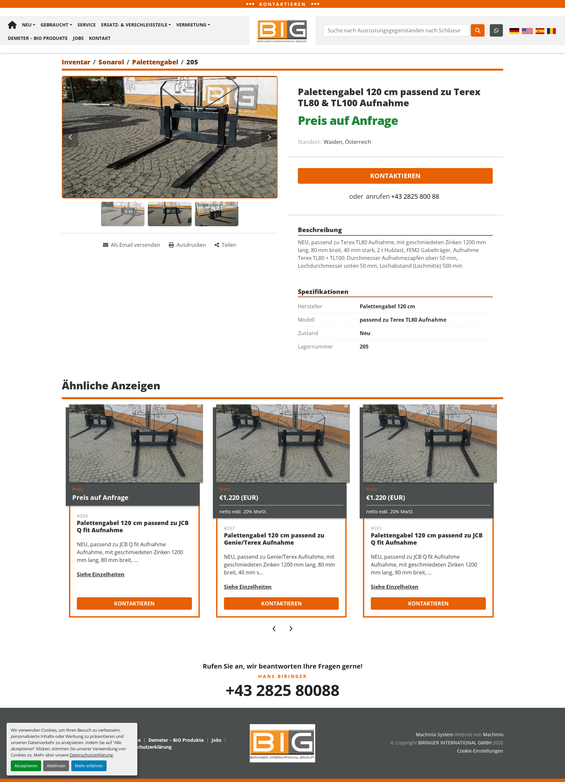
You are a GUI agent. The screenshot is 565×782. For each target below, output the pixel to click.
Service (86, 25)
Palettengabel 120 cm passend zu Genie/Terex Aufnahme (274, 539)
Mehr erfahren (89, 766)
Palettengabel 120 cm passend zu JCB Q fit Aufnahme (133, 526)
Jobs (78, 38)
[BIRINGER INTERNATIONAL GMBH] (282, 743)
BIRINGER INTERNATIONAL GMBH (454, 743)
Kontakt (100, 38)
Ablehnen (56, 766)
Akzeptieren (26, 766)
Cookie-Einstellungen (480, 751)
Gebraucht (54, 25)
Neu (27, 25)
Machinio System (434, 734)
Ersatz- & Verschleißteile (134, 25)
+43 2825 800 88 (415, 196)
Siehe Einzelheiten (101, 574)
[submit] (478, 30)
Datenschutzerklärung (91, 755)
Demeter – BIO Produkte (38, 38)
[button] (28, 25)
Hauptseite (12, 25)
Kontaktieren (395, 175)
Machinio (493, 734)
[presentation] (274, 627)
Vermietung (191, 25)
